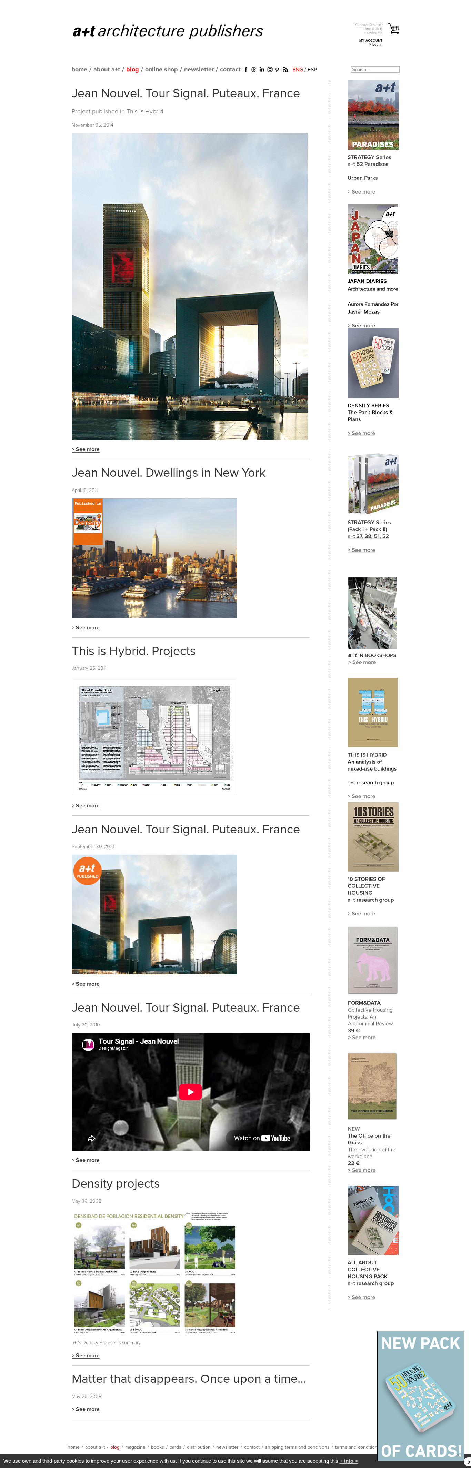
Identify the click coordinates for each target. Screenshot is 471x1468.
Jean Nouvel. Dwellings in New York (169, 473)
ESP (312, 69)
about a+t (106, 70)
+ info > (349, 1461)
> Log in (375, 44)
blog (132, 70)
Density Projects (99, 1342)
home (79, 70)
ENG (297, 69)
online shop (161, 70)
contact (230, 70)
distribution (199, 1447)
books (157, 1447)
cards (175, 1447)
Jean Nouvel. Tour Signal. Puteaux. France (186, 94)
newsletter (199, 70)
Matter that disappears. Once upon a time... (189, 1379)
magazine (135, 1447)
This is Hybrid (145, 112)
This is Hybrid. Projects (134, 651)
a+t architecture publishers (177, 31)
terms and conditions (357, 1447)
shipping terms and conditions (297, 1447)
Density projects (116, 1184)
